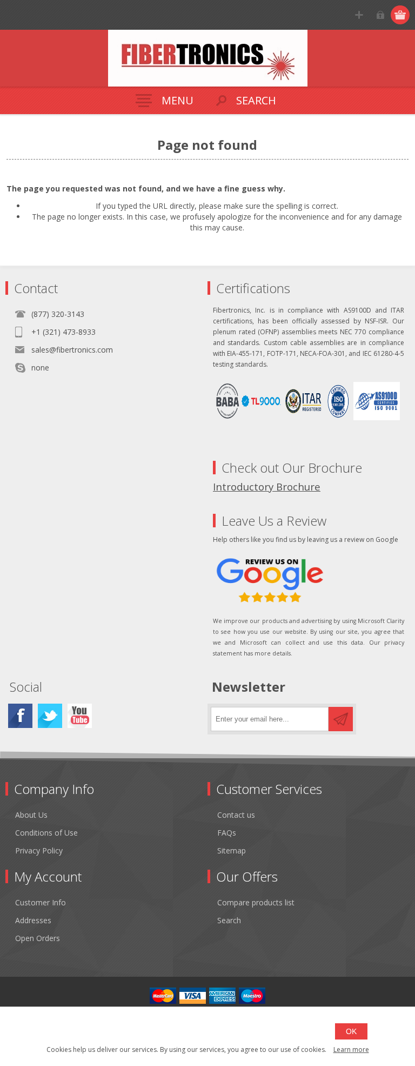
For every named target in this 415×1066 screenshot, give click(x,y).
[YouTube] (80, 716)
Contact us (236, 815)
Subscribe (341, 719)
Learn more (351, 1049)
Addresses (33, 920)
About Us (31, 815)
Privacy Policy (39, 850)
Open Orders (37, 938)
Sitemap (231, 850)
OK (351, 1031)
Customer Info (40, 902)
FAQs (226, 832)
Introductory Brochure (266, 486)
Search (229, 920)
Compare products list (255, 902)
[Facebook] (20, 716)
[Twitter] (50, 716)
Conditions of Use (46, 832)
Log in (380, 14)
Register (359, 14)
